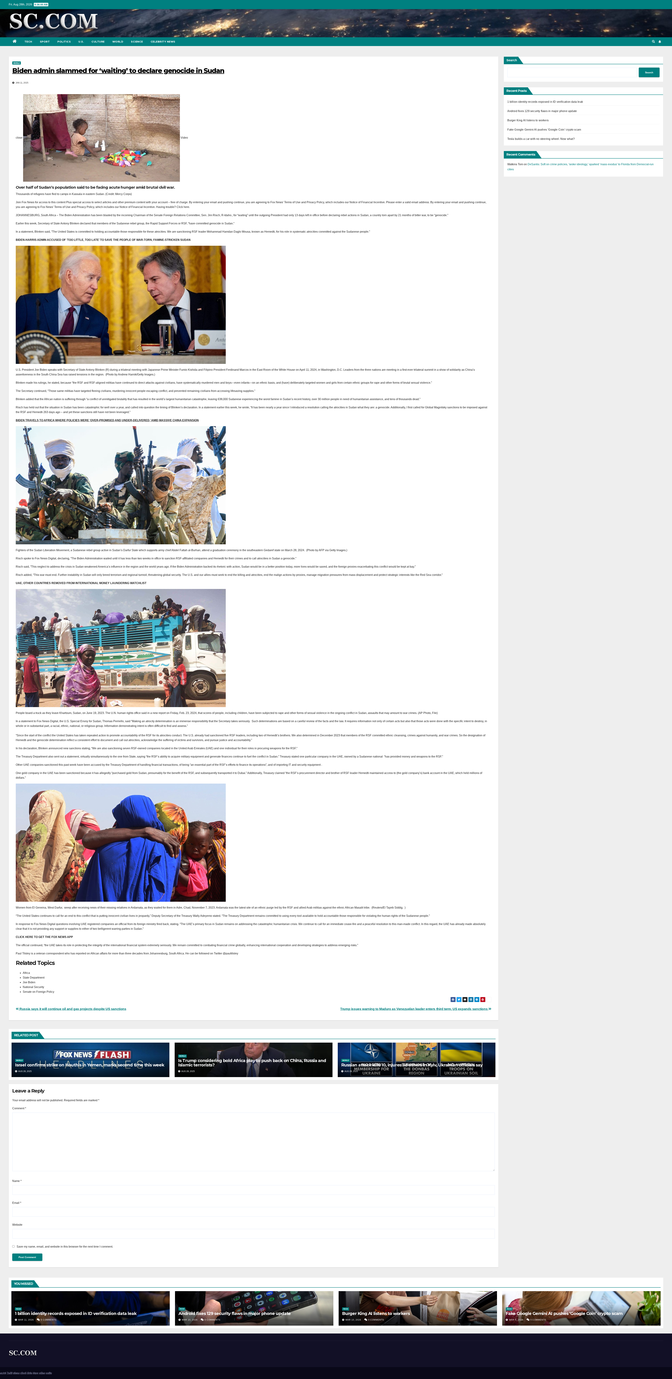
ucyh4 (3, 1373)
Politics (64, 41)
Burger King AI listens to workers (528, 120)
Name (17, 1180)
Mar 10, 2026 (190, 1320)
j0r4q (29, 1373)
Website (17, 1224)
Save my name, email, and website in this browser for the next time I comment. (65, 1246)
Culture (98, 41)
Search (511, 60)
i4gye (35, 1373)
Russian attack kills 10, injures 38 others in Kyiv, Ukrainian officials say (411, 1064)
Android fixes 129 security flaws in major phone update (542, 111)
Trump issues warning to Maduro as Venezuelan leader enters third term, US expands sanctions (414, 1009)
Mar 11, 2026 (26, 1320)
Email (16, 1202)
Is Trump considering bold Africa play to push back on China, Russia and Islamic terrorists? (252, 1062)
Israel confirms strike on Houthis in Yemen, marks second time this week (89, 1064)
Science (137, 41)
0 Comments (49, 1320)
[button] (653, 41)
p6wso (16, 1373)
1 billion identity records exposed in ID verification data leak (545, 101)
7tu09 (9, 1373)
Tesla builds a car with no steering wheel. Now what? (541, 138)
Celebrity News (163, 41)
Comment (19, 1108)
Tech (28, 41)
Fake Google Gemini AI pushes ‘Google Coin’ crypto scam (544, 129)
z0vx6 (23, 1373)
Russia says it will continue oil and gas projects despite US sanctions (72, 1009)
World (117, 41)
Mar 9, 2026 (516, 1320)
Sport (45, 41)
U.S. (81, 41)
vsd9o (49, 1373)
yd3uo (42, 1373)
